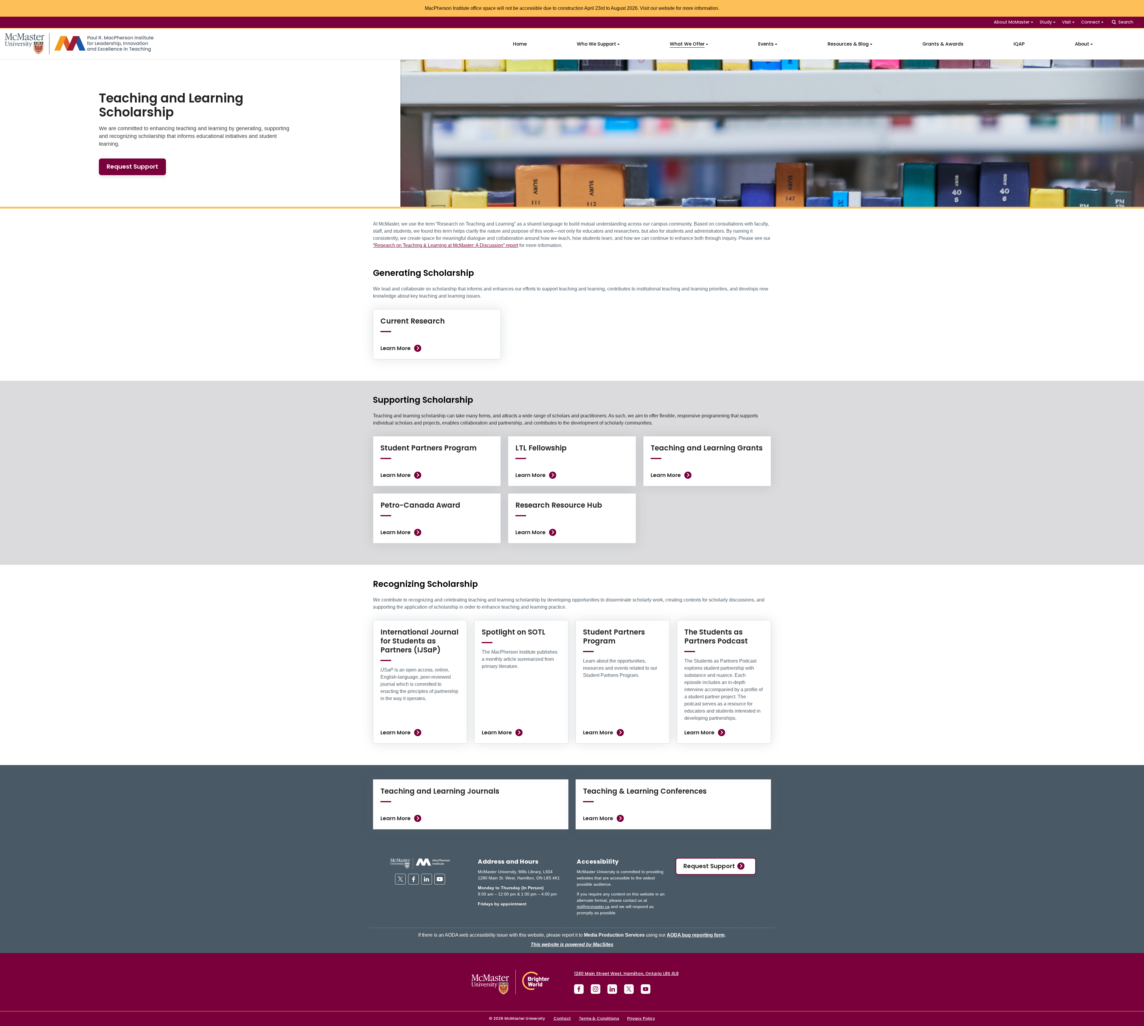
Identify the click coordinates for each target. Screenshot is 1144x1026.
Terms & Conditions (599, 1018)
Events (766, 44)
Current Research (412, 321)
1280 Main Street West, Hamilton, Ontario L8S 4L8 (626, 974)
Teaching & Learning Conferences (645, 791)
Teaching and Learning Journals (439, 791)
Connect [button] (1090, 22)
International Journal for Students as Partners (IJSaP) (419, 641)
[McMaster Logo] (510, 982)
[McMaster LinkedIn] (612, 989)
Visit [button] (1066, 22)
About (1082, 44)
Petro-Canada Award (420, 505)
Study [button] (1046, 22)
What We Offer (687, 44)
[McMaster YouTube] (645, 989)
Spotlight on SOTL (513, 632)
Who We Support (596, 44)
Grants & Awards (942, 44)
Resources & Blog (848, 44)
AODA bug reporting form (696, 935)
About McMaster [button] (1012, 22)
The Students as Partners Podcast (716, 636)
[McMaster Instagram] (595, 989)
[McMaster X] (629, 989)
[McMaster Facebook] (579, 989)
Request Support (709, 866)
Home (520, 44)
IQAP (1019, 44)
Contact (562, 1018)
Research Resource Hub (558, 505)
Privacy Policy (641, 1018)
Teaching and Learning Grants (707, 448)
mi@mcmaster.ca (593, 906)
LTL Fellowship (541, 448)
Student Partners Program (428, 448)
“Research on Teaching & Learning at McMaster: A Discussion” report (445, 245)
